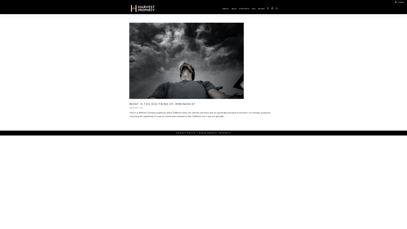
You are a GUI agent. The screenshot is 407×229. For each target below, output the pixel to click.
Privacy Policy (186, 133)
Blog (234, 9)
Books (261, 9)
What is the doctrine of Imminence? (162, 103)
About (226, 9)
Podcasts (244, 9)
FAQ (254, 9)
